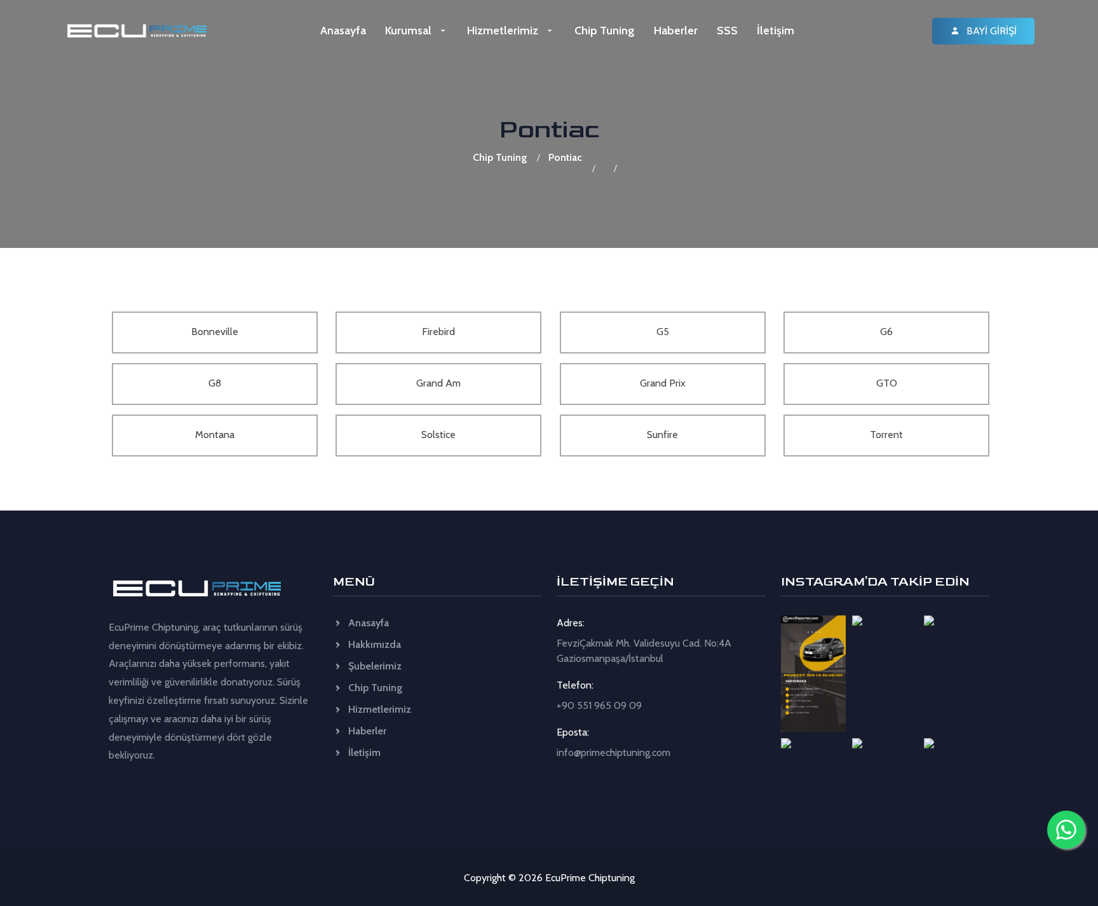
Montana (214, 435)
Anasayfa (343, 31)
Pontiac (565, 157)
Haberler (676, 31)
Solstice (438, 435)
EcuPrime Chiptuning (590, 878)
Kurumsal (409, 31)
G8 (214, 383)
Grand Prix (663, 383)
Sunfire (662, 435)
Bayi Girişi (990, 31)
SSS (727, 31)
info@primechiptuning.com (613, 752)
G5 (662, 332)
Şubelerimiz (374, 666)
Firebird (438, 332)
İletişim (775, 31)
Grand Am (438, 383)
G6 (886, 332)
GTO (886, 383)
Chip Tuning (604, 31)
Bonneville (214, 332)
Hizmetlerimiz (504, 31)
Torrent (886, 435)
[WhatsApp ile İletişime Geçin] (1066, 830)
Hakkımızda (373, 644)
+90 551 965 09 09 (599, 705)
